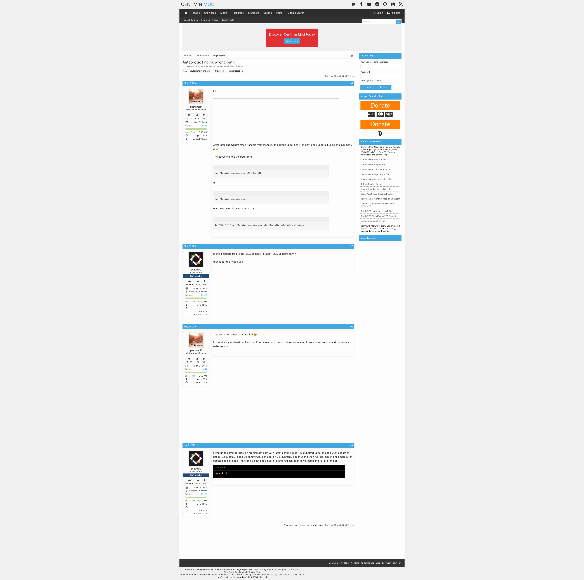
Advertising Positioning (235, 572)
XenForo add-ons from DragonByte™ (230, 569)
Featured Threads (209, 20)
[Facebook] (361, 3)
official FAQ (381, 154)
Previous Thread (333, 76)
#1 (352, 83)
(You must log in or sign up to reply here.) (303, 525)
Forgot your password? (371, 80)
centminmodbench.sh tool (373, 221)
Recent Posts (227, 20)
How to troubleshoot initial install (376, 189)
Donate (380, 106)
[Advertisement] (236, 119)
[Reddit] (377, 3)
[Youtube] (369, 3)
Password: (365, 72)
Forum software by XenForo (206, 574)
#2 (351, 246)
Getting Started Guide (370, 184)
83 (203, 118)
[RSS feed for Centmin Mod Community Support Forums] (400, 563)
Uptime (267, 12)
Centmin (197, 4)
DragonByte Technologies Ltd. (275, 569)
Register (384, 87)
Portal (279, 12)
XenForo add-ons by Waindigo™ (232, 577)
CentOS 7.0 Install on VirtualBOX (375, 211)
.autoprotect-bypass (200, 71)
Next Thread (348, 76)
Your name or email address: (374, 62)
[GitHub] (385, 3)
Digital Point (255, 572)
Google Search (296, 12)
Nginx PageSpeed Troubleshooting (377, 194)
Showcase (210, 12)
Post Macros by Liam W (283, 574)
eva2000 (196, 269)
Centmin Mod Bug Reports (373, 164)
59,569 (189, 284)
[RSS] (401, 3)
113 (204, 284)
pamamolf (224, 66)
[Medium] (393, 3)
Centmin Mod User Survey (373, 159)
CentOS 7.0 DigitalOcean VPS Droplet (378, 216)
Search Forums (191, 20)
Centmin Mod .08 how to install (375, 169)
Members (253, 12)
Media (223, 12)
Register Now (292, 41)
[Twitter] (353, 3)
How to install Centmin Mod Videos (377, 179)
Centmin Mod (367, 147)
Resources (238, 12)
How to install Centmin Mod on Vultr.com (380, 199)
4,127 (189, 118)
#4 (351, 445)
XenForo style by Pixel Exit (247, 574)
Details (295, 569)
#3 (351, 326)
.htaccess (219, 71)
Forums (195, 12)
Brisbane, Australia (198, 291)
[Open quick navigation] (185, 13)
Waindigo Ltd (260, 577)
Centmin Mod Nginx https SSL (374, 174)
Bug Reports (202, 66)
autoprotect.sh (236, 71)
